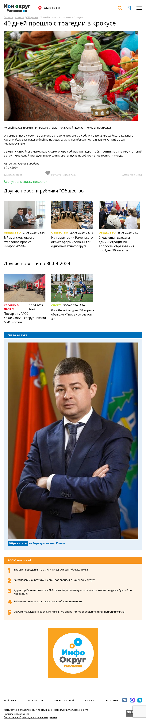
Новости (19, 17)
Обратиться (18, 543)
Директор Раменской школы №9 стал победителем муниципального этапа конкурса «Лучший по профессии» (73, 592)
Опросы (90, 700)
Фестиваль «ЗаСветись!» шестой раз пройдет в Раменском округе (54, 580)
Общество (32, 17)
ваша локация (52, 7)
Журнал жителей (64, 700)
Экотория (112, 700)
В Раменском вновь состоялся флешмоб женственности (48, 601)
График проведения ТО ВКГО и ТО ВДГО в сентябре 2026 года (51, 569)
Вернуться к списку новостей (25, 182)
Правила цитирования (16, 714)
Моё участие (35, 700)
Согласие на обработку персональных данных (30, 717)
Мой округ (10, 700)
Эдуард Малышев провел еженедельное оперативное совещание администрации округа (69, 611)
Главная (8, 17)
